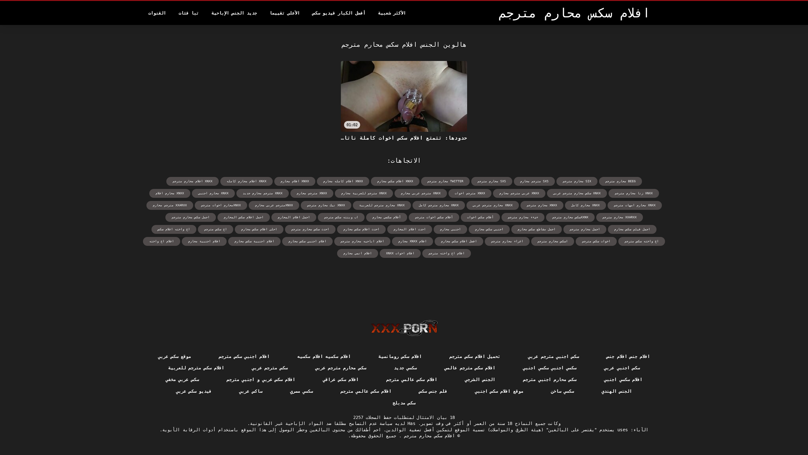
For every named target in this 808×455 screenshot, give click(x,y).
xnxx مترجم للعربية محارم (364, 193)
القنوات (157, 12)
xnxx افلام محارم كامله (246, 181)
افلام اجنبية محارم (204, 241)
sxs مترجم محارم (534, 181)
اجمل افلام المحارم (294, 217)
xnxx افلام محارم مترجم (192, 181)
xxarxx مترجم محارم (170, 205)
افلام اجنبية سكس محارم (254, 241)
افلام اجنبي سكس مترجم (244, 356)
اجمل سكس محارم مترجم (191, 217)
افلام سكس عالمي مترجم (411, 379)
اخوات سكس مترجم (596, 241)
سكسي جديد (405, 367)
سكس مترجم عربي (270, 367)
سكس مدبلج (404, 402)
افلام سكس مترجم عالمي (469, 367)
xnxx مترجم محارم (312, 193)
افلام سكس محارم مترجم (428, 435)
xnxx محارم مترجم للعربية (382, 205)
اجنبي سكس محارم (489, 229)
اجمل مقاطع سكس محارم (537, 229)
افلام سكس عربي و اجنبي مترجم (261, 379)
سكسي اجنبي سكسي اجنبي (549, 367)
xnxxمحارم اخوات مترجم (221, 205)
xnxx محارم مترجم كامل (439, 205)
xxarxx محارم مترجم (620, 217)
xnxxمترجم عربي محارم (274, 205)
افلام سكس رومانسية (400, 356)
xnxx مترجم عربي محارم (421, 193)
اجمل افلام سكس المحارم (244, 217)
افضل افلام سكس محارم (459, 241)
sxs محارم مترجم (492, 181)
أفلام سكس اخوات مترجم (434, 217)
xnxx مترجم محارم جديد (262, 193)
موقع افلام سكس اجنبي (499, 391)
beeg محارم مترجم (620, 181)
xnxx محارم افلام (170, 193)
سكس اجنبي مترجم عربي (553, 356)
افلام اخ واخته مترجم (447, 253)
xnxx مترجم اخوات (470, 193)
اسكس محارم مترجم (553, 241)
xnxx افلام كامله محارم (343, 181)
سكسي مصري (301, 391)
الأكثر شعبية (392, 12)
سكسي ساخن (562, 391)
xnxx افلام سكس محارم (395, 181)
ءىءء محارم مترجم (523, 217)
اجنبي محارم (450, 229)
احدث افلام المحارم (410, 229)
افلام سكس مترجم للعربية (196, 367)
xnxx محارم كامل (585, 205)
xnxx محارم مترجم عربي (493, 205)
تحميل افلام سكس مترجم (474, 356)
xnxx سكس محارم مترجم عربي (577, 193)
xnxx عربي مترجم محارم (519, 193)
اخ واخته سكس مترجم (642, 241)
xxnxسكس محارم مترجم (570, 217)
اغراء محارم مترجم (507, 241)
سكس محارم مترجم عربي (340, 367)
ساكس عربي (250, 391)
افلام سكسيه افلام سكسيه (324, 356)
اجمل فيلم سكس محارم (632, 229)
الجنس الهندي (617, 391)
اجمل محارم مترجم (585, 229)
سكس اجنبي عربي (622, 367)
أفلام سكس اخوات (480, 217)
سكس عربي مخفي (182, 379)
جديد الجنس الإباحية (234, 12)
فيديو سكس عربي (194, 391)
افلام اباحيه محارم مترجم (362, 241)
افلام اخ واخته (161, 241)
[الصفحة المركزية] (404, 328)
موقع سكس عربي (174, 356)
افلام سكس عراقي (341, 379)
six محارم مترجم (577, 181)
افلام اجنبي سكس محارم (307, 241)
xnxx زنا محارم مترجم (634, 193)
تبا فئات (189, 12)
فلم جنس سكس (433, 391)
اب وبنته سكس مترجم (341, 217)
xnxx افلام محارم (295, 181)
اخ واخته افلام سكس (174, 229)
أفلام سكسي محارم (386, 217)
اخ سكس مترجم (215, 229)
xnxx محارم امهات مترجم (635, 205)
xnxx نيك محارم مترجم (326, 205)
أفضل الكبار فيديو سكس (338, 12)
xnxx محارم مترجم (542, 205)
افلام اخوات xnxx (400, 253)
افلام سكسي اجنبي (623, 379)
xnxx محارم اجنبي (213, 193)
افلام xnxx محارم (412, 241)
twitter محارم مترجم (445, 181)
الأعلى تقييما (285, 12)
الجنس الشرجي (480, 379)
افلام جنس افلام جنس (628, 356)
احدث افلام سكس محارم (361, 229)
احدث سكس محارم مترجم (310, 229)
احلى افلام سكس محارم (259, 229)
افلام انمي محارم (357, 253)
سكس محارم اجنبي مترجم (549, 379)
